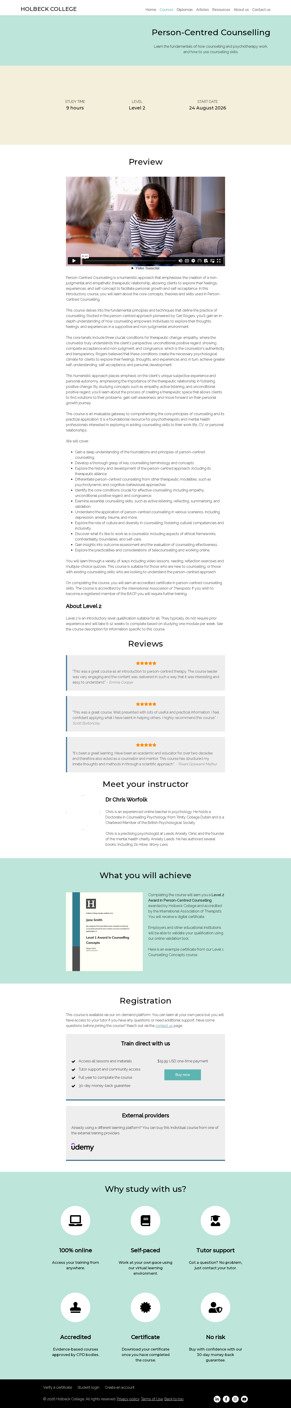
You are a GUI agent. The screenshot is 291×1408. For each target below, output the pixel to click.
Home (151, 9)
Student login (88, 1387)
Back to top (173, 1399)
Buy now (182, 1075)
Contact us (261, 9)
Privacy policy (128, 1399)
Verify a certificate (57, 1387)
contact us (164, 1026)
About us (241, 9)
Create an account (120, 1387)
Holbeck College (48, 9)
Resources (221, 9)
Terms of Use (152, 1399)
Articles (202, 9)
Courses (166, 9)
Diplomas (185, 9)
